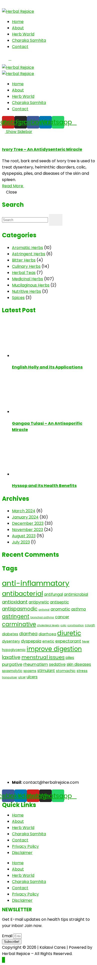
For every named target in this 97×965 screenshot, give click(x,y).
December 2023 (28, 523)
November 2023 (27, 529)
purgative (12, 664)
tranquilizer (9, 677)
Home (18, 21)
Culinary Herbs (26, 266)
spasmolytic (12, 670)
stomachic (66, 670)
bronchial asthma (42, 617)
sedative (57, 664)
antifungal (53, 594)
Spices (18, 297)
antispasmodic (20, 609)
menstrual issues (43, 657)
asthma (78, 609)
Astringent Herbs (28, 254)
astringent (15, 616)
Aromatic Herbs (27, 247)
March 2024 (23, 511)
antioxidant (15, 602)
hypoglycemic (14, 650)
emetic (48, 641)
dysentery (11, 641)
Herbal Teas (24, 273)
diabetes (10, 634)
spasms (29, 670)
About (18, 28)
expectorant (68, 641)
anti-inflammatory (35, 583)
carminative (19, 624)
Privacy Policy (25, 846)
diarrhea (28, 634)
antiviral (44, 610)
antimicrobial (76, 594)
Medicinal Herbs (27, 279)
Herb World (23, 34)
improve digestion (54, 648)
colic (63, 625)
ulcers (32, 677)
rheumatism (35, 664)
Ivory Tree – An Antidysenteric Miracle (42, 149)
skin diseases (79, 664)
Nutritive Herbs (26, 291)
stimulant (46, 670)
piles (70, 657)
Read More (13, 186)
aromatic (60, 609)
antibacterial (22, 593)
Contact (20, 47)
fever (85, 641)
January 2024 (25, 517)
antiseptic (59, 602)
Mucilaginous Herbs (30, 285)
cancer (62, 617)
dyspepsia (31, 641)
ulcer (22, 677)
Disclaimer (22, 853)
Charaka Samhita (29, 40)
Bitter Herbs (24, 260)
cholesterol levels (48, 625)
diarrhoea (47, 634)
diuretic (69, 633)
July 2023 (21, 542)
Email (7, 936)
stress (82, 670)
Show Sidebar (18, 131)
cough (90, 625)
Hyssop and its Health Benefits (44, 485)
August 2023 (24, 536)
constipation (75, 625)
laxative (11, 657)
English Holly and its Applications (47, 367)
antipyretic (39, 602)
